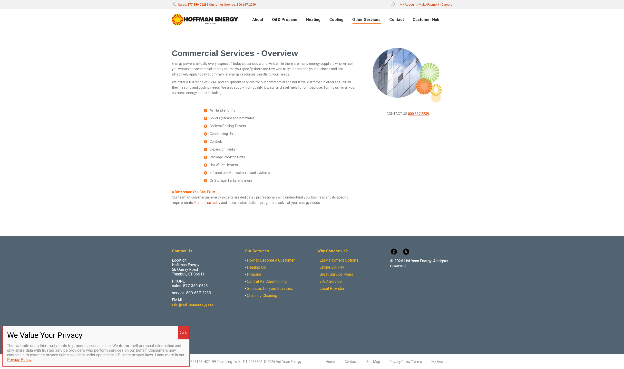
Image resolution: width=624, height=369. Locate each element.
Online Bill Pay (332, 267)
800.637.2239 (418, 114)
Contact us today (207, 203)
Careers (446, 4)
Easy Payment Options (339, 260)
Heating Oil (256, 267)
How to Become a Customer (271, 260)
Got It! (183, 332)
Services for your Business (270, 288)
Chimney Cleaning (262, 295)
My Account (408, 4)
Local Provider (332, 288)
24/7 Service (331, 281)
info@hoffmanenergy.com (193, 304)
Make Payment (429, 4)
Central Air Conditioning (267, 281)
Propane (254, 274)
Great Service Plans (336, 274)
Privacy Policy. (19, 359)
